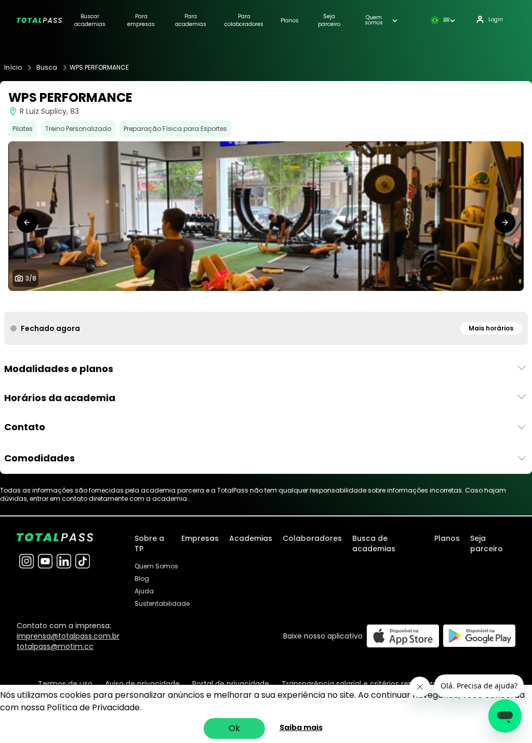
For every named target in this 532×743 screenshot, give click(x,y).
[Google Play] (479, 636)
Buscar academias (89, 20)
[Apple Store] (403, 636)
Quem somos (374, 20)
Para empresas (141, 20)
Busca (46, 67)
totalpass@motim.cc (55, 646)
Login (495, 19)
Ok (234, 728)
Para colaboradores (243, 20)
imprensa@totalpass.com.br (68, 636)
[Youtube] (45, 561)
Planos (290, 20)
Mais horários (491, 328)
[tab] (237, 301)
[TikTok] (82, 561)
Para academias (190, 20)
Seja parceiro (329, 20)
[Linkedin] (64, 561)
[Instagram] (26, 561)
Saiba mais (301, 727)
